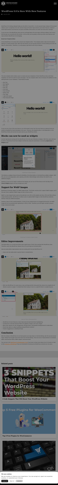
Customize (19, 481)
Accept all (4, 481)
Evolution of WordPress (10, 344)
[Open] (55, 3)
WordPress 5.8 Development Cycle (19, 342)
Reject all (12, 481)
